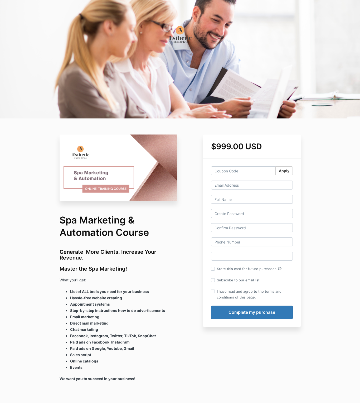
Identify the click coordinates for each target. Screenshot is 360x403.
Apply (284, 170)
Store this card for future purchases (249, 269)
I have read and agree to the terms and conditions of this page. (249, 294)
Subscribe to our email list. (239, 280)
